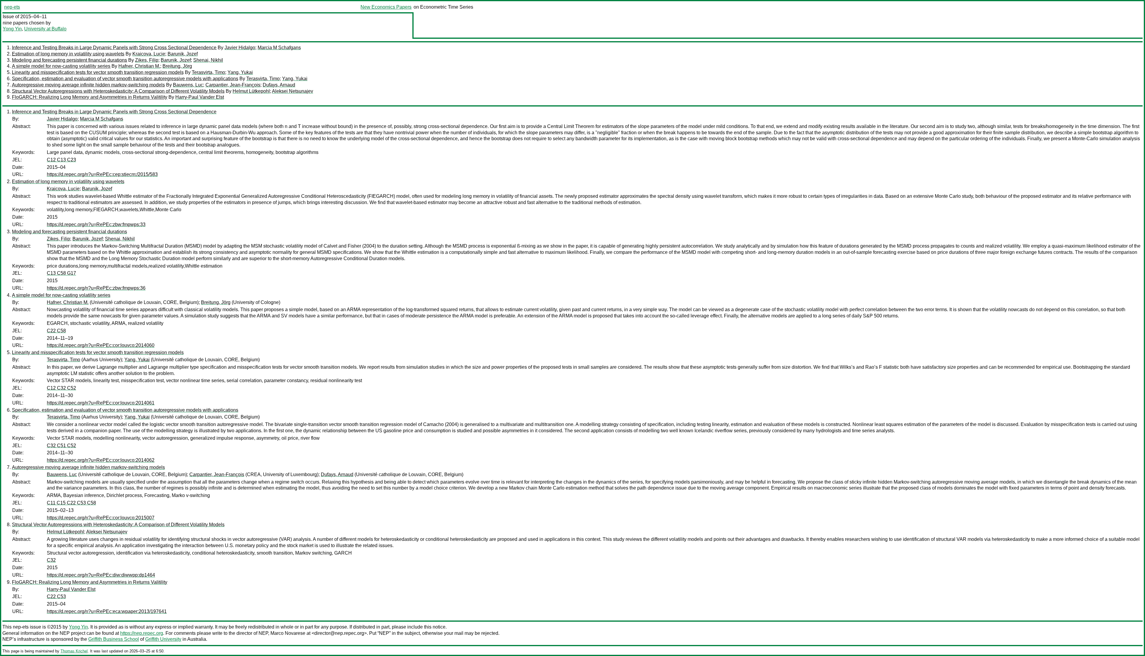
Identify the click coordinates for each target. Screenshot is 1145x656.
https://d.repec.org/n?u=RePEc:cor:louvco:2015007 (100, 517)
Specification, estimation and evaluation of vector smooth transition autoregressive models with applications (125, 78)
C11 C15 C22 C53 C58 (71, 502)
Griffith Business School (113, 639)
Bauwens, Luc (188, 84)
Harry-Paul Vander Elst (199, 97)
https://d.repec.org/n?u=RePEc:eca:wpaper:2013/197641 (107, 611)
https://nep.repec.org (141, 633)
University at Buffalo (45, 28)
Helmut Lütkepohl (251, 91)
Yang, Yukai (240, 72)
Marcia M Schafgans (279, 47)
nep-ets (12, 7)
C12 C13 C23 (61, 159)
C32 (51, 560)
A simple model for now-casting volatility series (61, 66)
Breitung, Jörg (177, 66)
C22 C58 (56, 330)
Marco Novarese (287, 633)
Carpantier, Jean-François (232, 84)
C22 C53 (56, 596)
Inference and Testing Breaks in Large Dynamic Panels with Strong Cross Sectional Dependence (114, 47)
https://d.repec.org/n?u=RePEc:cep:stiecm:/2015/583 (102, 174)
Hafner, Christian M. (139, 66)
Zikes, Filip (146, 60)
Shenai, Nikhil (208, 60)
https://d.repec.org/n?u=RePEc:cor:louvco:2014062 (100, 460)
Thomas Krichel (74, 651)
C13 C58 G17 (61, 273)
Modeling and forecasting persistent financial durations (69, 60)
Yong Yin (12, 28)
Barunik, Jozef (183, 53)
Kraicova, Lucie (148, 53)
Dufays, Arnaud (279, 84)
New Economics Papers (385, 7)
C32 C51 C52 (61, 445)
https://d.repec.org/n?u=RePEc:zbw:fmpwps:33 (96, 224)
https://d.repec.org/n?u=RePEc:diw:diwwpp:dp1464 (101, 575)
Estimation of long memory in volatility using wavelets (68, 53)
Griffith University (163, 639)
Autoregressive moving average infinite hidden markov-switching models (88, 84)
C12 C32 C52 (61, 387)
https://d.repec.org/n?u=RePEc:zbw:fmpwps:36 (96, 288)
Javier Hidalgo (240, 47)
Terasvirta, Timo (208, 72)
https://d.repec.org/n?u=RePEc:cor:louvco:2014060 (100, 345)
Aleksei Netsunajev (292, 91)
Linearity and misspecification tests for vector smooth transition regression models (98, 72)
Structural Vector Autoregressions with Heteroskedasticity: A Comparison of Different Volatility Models (118, 91)
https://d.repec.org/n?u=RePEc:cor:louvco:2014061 (100, 402)
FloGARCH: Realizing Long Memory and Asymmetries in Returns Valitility (89, 97)
